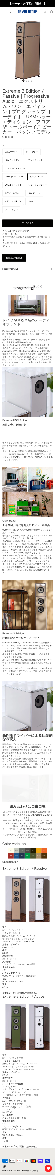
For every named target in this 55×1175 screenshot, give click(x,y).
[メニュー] (3, 11)
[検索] (9, 11)
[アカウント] (45, 11)
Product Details (10, 269)
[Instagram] (4, 1166)
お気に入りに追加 (14, 257)
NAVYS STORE (15, 1171)
